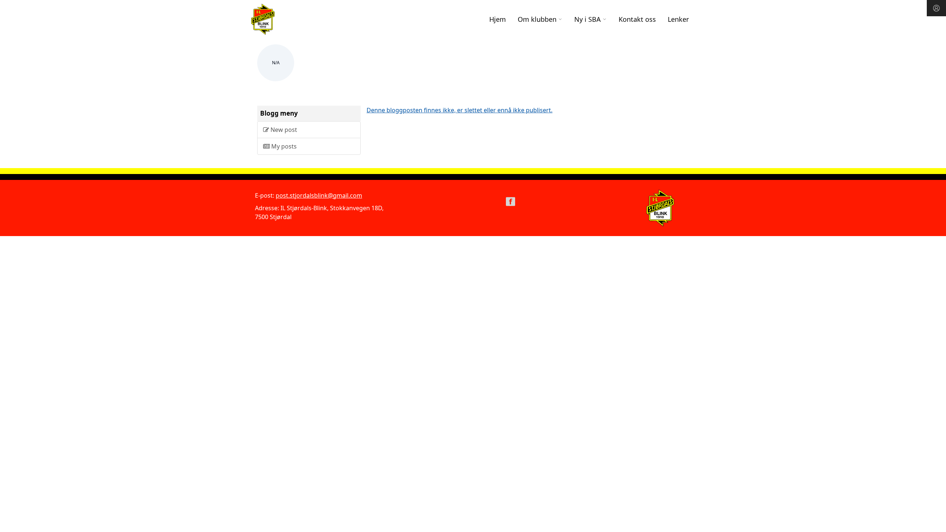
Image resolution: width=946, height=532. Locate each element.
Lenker (678, 19)
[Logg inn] (936, 8)
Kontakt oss (637, 19)
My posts (283, 146)
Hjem (497, 19)
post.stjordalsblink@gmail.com (319, 195)
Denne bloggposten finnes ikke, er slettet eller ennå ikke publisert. (459, 110)
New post (283, 130)
